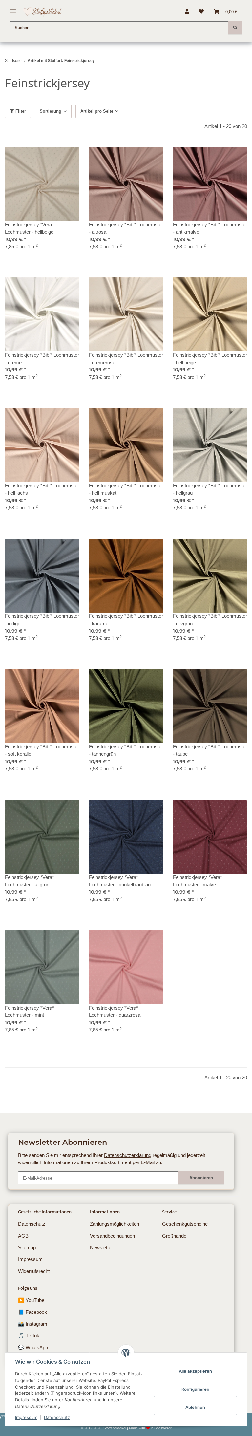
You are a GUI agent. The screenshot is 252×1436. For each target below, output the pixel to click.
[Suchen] (235, 27)
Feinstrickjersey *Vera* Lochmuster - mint (29, 1011)
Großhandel (174, 1235)
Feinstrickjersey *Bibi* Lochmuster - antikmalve (210, 228)
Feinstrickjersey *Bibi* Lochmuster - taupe (210, 750)
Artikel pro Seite (96, 111)
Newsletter (101, 1247)
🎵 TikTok (28, 1335)
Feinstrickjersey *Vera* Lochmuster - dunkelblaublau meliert (120, 881)
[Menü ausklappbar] (13, 8)
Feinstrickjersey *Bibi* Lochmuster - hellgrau (210, 489)
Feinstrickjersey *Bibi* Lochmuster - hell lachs (42, 489)
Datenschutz (57, 1417)
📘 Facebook (32, 1312)
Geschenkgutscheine (185, 1224)
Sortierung (50, 111)
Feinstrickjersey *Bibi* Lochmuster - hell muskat (126, 489)
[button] (187, 12)
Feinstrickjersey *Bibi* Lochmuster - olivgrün (210, 619)
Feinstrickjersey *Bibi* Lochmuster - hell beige (210, 358)
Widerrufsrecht (34, 1271)
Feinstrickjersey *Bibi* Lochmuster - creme (42, 358)
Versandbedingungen (112, 1235)
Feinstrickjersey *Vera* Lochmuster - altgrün (29, 880)
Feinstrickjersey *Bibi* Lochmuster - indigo (42, 619)
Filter (20, 111)
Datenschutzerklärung (127, 1155)
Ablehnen (195, 1407)
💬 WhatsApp (33, 1347)
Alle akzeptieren (195, 1371)
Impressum (26, 1417)
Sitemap (27, 1247)
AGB (23, 1235)
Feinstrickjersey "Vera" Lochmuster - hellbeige (29, 228)
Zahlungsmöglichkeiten (114, 1224)
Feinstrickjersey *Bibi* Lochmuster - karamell (126, 619)
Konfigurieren (195, 1389)
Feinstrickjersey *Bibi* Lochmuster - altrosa (126, 228)
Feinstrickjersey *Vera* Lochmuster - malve (197, 880)
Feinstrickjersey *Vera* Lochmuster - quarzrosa (114, 1011)
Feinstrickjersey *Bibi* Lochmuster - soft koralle (42, 750)
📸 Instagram (32, 1324)
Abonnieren (201, 1177)
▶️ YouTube (31, 1300)
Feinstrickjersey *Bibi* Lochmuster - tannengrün (126, 750)
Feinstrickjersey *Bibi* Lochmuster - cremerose (126, 358)
